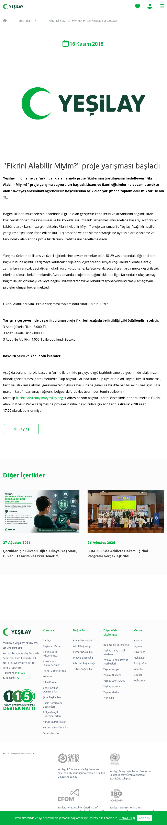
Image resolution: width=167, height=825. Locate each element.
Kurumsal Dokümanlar (55, 727)
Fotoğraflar (140, 663)
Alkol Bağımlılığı (82, 646)
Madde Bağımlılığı (83, 657)
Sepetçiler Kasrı (51, 733)
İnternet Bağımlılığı (84, 663)
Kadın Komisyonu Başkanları (53, 705)
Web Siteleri (140, 680)
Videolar (138, 669)
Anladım (144, 818)
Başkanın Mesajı (52, 646)
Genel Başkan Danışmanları (50, 690)
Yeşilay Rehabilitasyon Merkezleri (116, 662)
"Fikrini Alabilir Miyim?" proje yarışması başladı (83, 20)
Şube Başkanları (52, 697)
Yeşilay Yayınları (112, 686)
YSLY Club (108, 698)
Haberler (25, 20)
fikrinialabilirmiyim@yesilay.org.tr (41, 398)
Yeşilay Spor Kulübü (114, 680)
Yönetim (48, 676)
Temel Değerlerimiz (54, 670)
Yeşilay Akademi (112, 675)
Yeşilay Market (111, 692)
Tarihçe (47, 640)
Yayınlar (138, 646)
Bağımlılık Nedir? (82, 640)
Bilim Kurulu (50, 682)
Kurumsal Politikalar (54, 721)
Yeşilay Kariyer (111, 669)
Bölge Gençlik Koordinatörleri (52, 714)
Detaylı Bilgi (127, 818)
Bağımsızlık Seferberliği (116, 644)
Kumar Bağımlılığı (83, 652)
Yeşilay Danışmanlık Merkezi (114, 652)
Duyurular (139, 652)
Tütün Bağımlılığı (82, 669)
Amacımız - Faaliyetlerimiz (51, 663)
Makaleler (139, 657)
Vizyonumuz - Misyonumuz (51, 654)
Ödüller (138, 674)
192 (17, 677)
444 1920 (19, 672)
